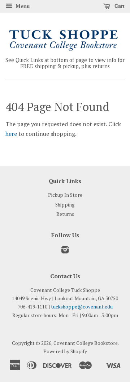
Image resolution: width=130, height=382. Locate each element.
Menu (22, 6)
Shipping (65, 204)
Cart (119, 5)
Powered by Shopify (65, 351)
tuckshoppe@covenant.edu (82, 306)
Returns (65, 214)
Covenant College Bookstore (85, 343)
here (11, 134)
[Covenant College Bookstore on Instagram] (65, 251)
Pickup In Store (65, 195)
